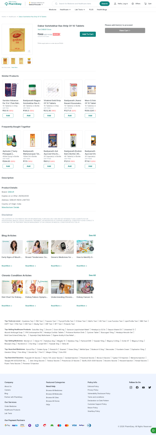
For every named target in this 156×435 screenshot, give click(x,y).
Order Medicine (10, 406)
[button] (81, 3)
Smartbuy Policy (94, 411)
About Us (8, 386)
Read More (14, 67)
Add (8, 115)
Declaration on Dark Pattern (98, 401)
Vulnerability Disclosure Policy (99, 393)
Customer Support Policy (97, 404)
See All (92, 235)
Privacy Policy (93, 390)
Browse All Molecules (54, 394)
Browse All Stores (52, 401)
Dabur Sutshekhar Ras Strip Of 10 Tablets (32, 16)
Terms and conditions (96, 397)
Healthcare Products (12, 410)
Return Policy (93, 408)
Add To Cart (87, 34)
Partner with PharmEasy (13, 397)
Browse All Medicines (54, 390)
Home (4, 16)
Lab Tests (79, 10)
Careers (8, 390)
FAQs (48, 405)
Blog (6, 393)
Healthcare (64, 10)
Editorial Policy (93, 386)
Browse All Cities (52, 397)
